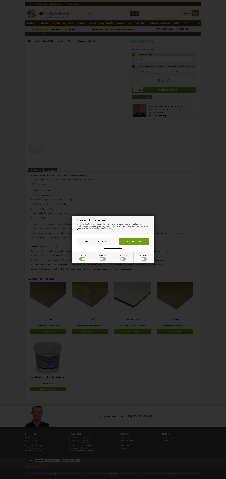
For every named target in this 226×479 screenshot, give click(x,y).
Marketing (102, 255)
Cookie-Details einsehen (113, 248)
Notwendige (82, 255)
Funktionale (123, 255)
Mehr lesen (81, 230)
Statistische (144, 255)
